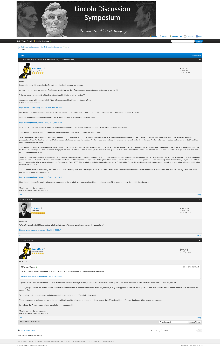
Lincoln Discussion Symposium (28, 47)
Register (45, 41)
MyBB (27, 345)
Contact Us (32, 342)
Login (38, 41)
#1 (200, 60)
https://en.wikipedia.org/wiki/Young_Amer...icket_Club (40, 177)
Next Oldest (24, 322)
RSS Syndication (108, 342)
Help (200, 36)
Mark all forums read (94, 342)
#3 (200, 240)
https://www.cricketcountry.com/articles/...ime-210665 (40, 107)
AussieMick (70, 59)
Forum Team (22, 342)
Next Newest (35, 322)
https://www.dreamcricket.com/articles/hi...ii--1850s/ (40, 230)
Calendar (190, 36)
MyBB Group (42, 345)
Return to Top (65, 342)
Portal (154, 36)
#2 (200, 200)
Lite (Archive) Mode (78, 342)
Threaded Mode (196, 55)
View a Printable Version (28, 330)
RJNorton (35, 208)
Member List (177, 36)
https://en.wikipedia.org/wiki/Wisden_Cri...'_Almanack (40, 122)
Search (164, 36)
